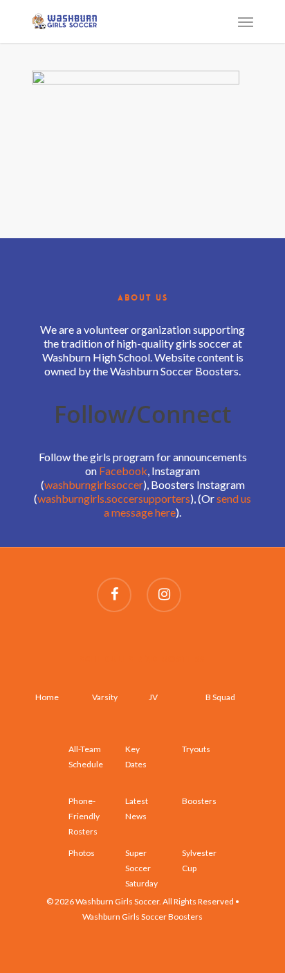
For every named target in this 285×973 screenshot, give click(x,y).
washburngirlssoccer (93, 484)
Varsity (105, 697)
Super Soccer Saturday (141, 861)
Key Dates (136, 756)
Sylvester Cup (199, 860)
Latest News (136, 808)
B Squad (220, 697)
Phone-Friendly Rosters (84, 809)
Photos (81, 853)
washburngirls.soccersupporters (113, 498)
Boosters (199, 801)
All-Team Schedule (85, 756)
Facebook (123, 470)
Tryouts (196, 749)
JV (153, 697)
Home (47, 697)
